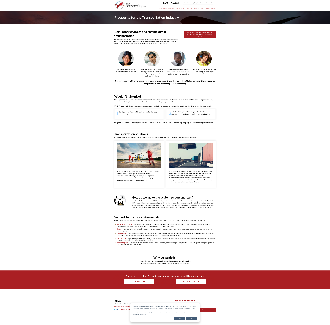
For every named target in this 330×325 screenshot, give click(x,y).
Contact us (138, 281)
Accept (179, 318)
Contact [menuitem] (196, 8)
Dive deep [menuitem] (189, 8)
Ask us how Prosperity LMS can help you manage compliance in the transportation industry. (199, 34)
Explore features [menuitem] (162, 8)
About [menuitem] (213, 8)
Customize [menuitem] (171, 8)
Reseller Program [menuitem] (205, 8)
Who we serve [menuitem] (180, 8)
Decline (191, 318)
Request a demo (190, 281)
